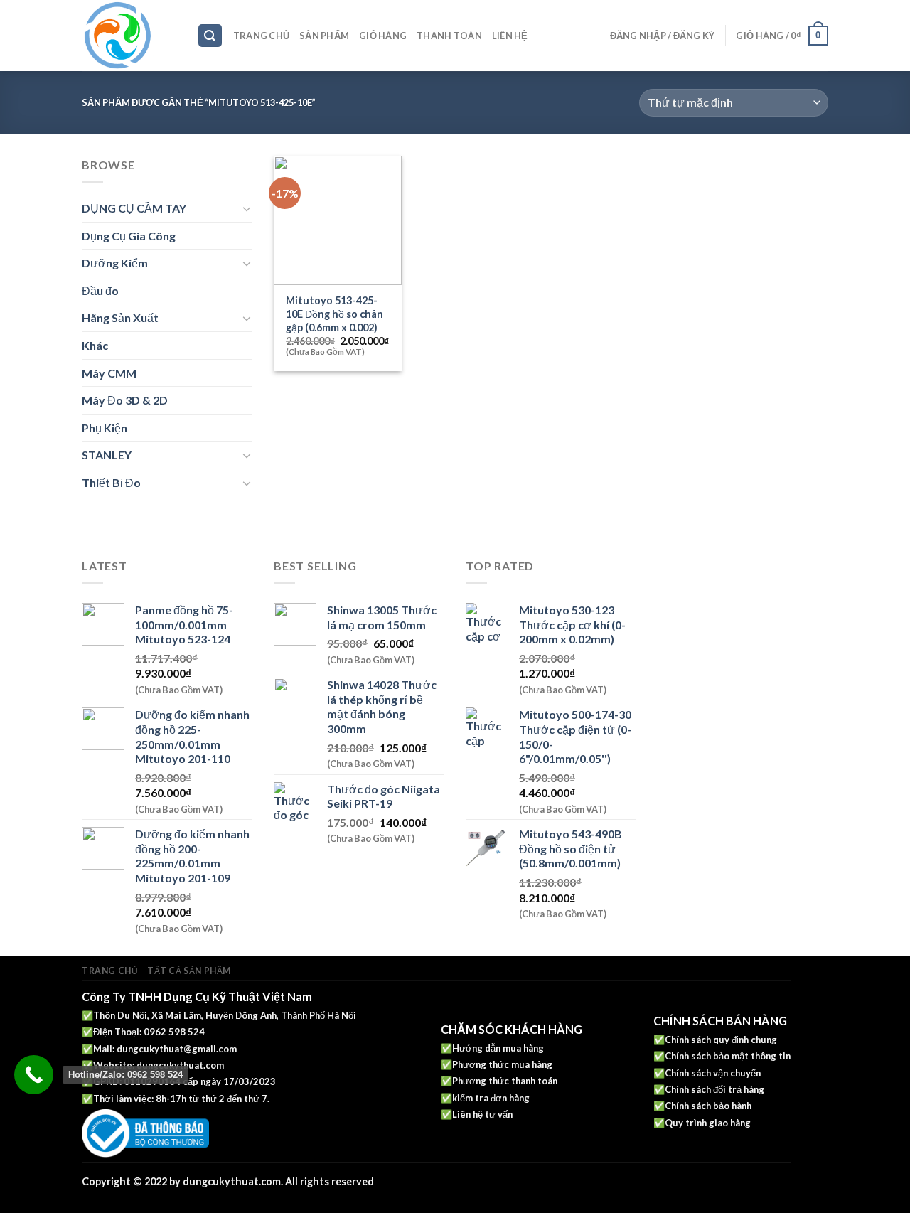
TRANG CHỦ (110, 971)
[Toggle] (246, 208)
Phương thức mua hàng (502, 1064)
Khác (95, 345)
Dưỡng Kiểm (115, 262)
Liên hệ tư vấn (482, 1114)
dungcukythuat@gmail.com (177, 1048)
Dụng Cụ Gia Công (129, 235)
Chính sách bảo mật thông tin (728, 1056)
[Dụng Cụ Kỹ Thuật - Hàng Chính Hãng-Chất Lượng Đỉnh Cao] (129, 35)
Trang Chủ (261, 35)
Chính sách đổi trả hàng (714, 1089)
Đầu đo (100, 290)
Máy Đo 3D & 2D (125, 400)
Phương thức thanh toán (504, 1080)
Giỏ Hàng (383, 35)
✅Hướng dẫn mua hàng (492, 1048)
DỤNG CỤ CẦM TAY (134, 208)
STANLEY (107, 454)
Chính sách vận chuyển (713, 1073)
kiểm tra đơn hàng (491, 1098)
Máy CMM (109, 373)
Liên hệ (510, 35)
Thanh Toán (449, 35)
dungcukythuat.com (180, 1065)
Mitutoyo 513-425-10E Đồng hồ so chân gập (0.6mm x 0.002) (334, 313)
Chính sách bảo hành (708, 1105)
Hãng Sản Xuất (120, 317)
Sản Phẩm (324, 35)
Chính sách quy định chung (721, 1039)
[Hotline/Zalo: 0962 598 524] (33, 1074)
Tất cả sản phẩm (189, 971)
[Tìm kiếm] (210, 36)
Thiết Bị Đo (111, 482)
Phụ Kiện (104, 427)
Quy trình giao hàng (708, 1122)
